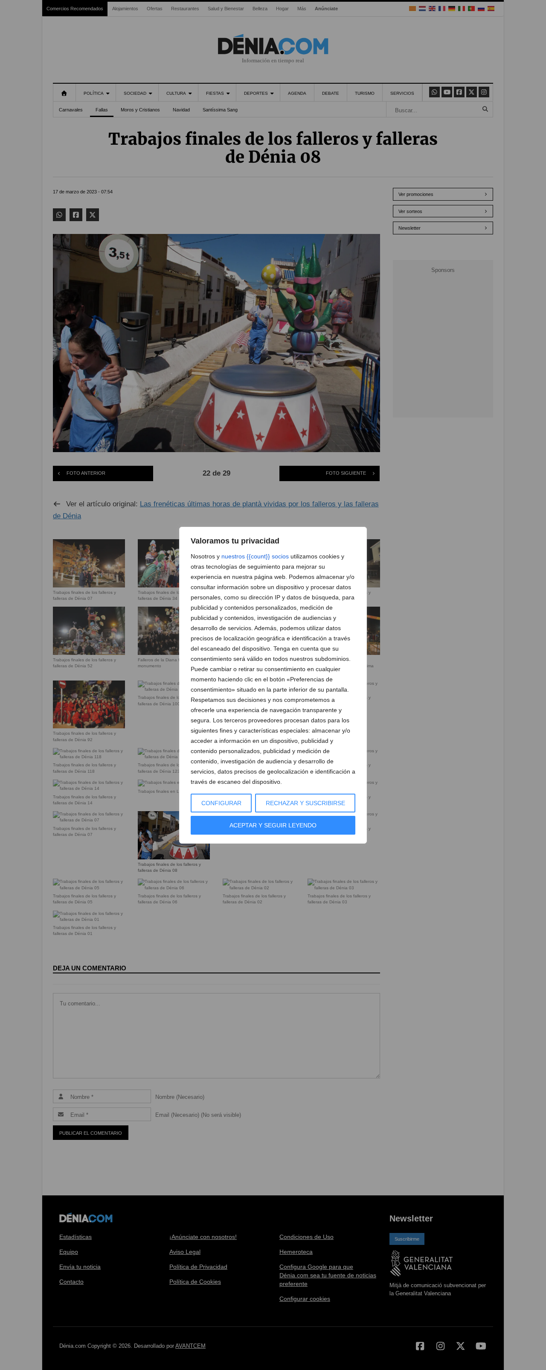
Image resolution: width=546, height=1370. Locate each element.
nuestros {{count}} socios (255, 556)
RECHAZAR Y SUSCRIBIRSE (305, 803)
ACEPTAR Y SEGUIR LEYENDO (273, 825)
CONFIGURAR (221, 803)
